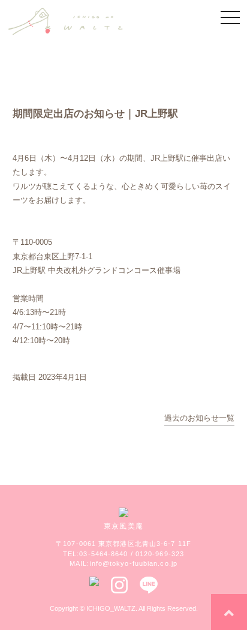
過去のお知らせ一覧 (199, 417)
